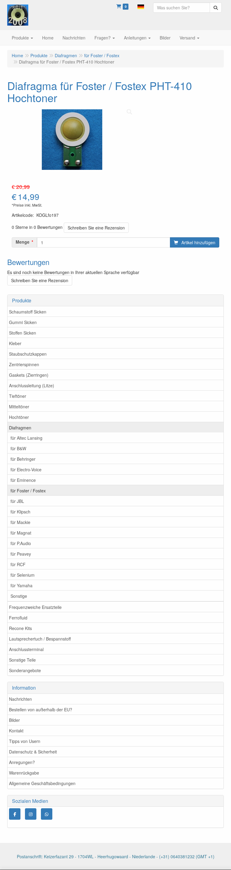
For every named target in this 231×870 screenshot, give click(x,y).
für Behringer (23, 459)
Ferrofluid (18, 618)
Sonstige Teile (22, 660)
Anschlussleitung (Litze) (31, 385)
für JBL (17, 501)
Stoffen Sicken (22, 333)
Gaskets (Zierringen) (28, 375)
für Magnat (21, 533)
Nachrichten (20, 699)
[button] (141, 6)
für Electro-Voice (26, 469)
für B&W (18, 448)
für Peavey (21, 554)
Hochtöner (19, 417)
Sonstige (19, 596)
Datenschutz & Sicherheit (33, 752)
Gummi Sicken (23, 322)
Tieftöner (17, 396)
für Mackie (20, 522)
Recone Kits (20, 628)
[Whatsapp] (46, 814)
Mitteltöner (19, 407)
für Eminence (23, 480)
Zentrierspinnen (24, 364)
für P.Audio (21, 543)
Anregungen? (22, 762)
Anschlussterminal (26, 649)
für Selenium (23, 575)
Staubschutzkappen (28, 354)
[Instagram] (30, 814)
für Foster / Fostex (28, 491)
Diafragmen (20, 428)
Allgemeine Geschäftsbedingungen (42, 783)
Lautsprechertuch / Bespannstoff (40, 639)
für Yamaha (21, 585)
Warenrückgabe (24, 773)
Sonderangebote (25, 670)
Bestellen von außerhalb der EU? (40, 709)
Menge (22, 242)
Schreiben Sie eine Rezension (96, 228)
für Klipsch (20, 512)
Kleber (15, 343)
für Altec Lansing (26, 438)
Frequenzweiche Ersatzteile (35, 607)
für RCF (18, 564)
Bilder (14, 720)
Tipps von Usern (24, 741)
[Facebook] (14, 814)
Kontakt (16, 731)
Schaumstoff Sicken (27, 312)
